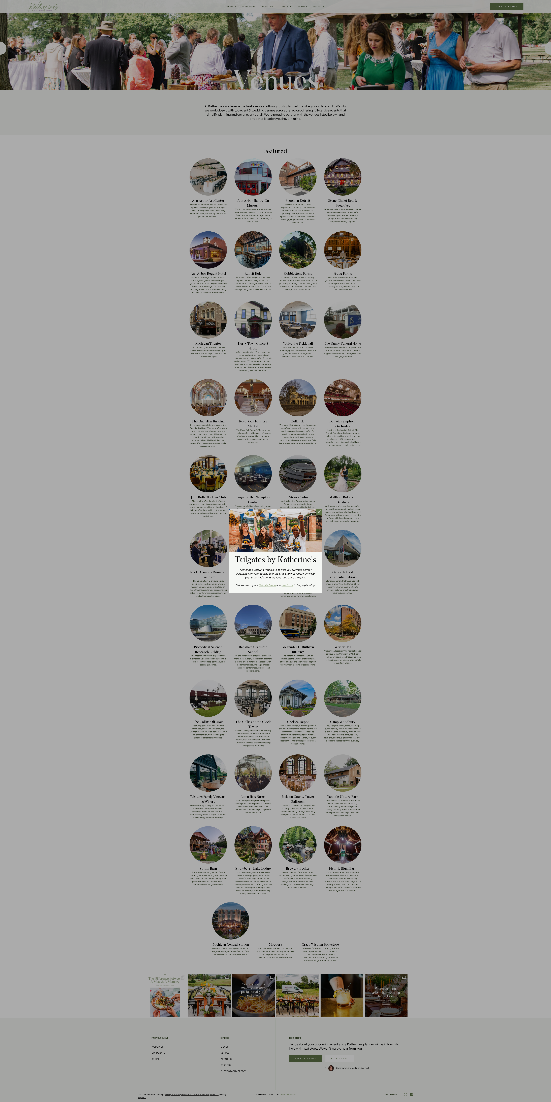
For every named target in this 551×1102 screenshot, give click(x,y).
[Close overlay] (319, 512)
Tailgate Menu (267, 585)
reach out (287, 585)
